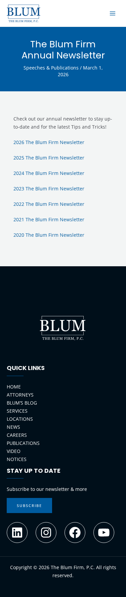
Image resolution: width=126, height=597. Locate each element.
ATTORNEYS (20, 395)
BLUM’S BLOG (22, 403)
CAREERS (17, 435)
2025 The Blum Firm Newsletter (48, 157)
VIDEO (13, 451)
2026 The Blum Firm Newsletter (48, 142)
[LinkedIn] (17, 532)
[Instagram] (46, 532)
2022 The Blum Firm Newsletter (48, 204)
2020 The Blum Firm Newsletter (48, 235)
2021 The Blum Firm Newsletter (48, 219)
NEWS (13, 427)
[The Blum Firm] (23, 13)
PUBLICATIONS (23, 443)
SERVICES (17, 411)
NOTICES (17, 459)
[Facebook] (75, 532)
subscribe (29, 505)
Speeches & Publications (51, 67)
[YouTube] (103, 532)
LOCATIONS (20, 419)
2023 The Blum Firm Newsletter (48, 188)
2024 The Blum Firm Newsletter (48, 173)
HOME (14, 386)
